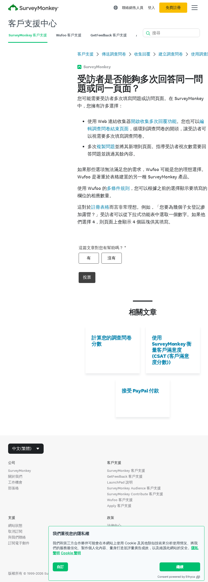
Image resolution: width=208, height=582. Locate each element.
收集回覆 (142, 54)
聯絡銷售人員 (132, 7)
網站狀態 (15, 525)
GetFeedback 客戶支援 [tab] (109, 35)
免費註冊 (173, 7)
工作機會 (15, 482)
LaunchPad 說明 (120, 482)
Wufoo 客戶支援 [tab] (68, 35)
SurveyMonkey (19, 470)
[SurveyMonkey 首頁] (33, 8)
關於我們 (15, 476)
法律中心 (114, 525)
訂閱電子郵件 (18, 543)
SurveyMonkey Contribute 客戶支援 (135, 494)
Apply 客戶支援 (119, 505)
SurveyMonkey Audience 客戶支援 (134, 488)
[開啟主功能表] (194, 8)
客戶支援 (85, 54)
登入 (151, 7)
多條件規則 (118, 188)
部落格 (13, 488)
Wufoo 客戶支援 (120, 500)
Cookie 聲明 (71, 553)
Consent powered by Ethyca (176, 576)
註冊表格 (100, 207)
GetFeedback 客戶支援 (125, 476)
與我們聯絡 (17, 537)
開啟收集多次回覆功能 (154, 121)
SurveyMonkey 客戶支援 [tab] (28, 35)
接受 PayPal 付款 (140, 390)
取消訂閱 (15, 531)
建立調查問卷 (171, 54)
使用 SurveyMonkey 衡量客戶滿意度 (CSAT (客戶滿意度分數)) (172, 349)
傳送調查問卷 (114, 54)
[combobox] (26, 449)
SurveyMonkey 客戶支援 (126, 470)
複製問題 (106, 146)
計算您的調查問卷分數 (111, 340)
